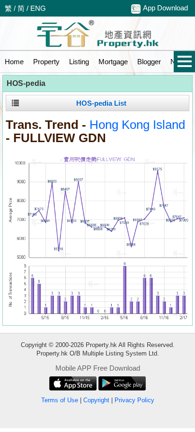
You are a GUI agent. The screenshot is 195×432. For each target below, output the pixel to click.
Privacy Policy (134, 400)
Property (46, 62)
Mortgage (113, 62)
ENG (38, 8)
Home (14, 62)
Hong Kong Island (137, 125)
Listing (79, 62)
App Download (165, 8)
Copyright (96, 400)
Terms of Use (59, 400)
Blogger (149, 62)
